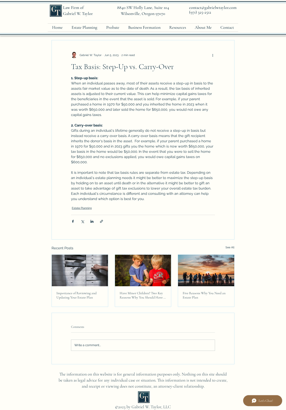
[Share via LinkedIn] (92, 221)
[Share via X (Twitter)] (82, 221)
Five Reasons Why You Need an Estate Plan (204, 295)
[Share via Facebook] (73, 221)
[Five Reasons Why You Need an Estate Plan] (206, 270)
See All (229, 247)
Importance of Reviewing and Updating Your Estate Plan (76, 295)
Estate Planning (82, 208)
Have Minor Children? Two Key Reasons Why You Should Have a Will (142, 295)
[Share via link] (101, 221)
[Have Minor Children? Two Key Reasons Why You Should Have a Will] (143, 270)
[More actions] (212, 55)
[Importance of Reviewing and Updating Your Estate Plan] (80, 270)
